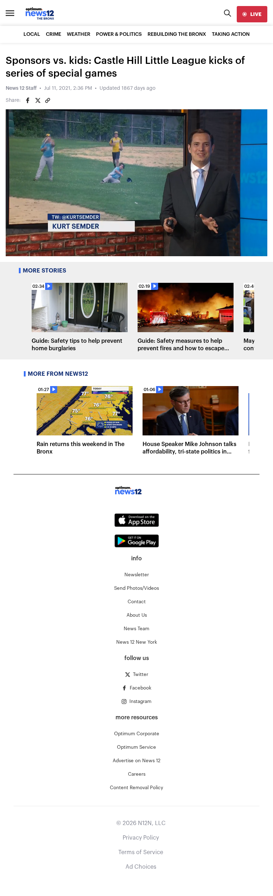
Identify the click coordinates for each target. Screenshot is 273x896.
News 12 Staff (21, 88)
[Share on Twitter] (38, 100)
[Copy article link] (47, 100)
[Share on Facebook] (28, 100)
